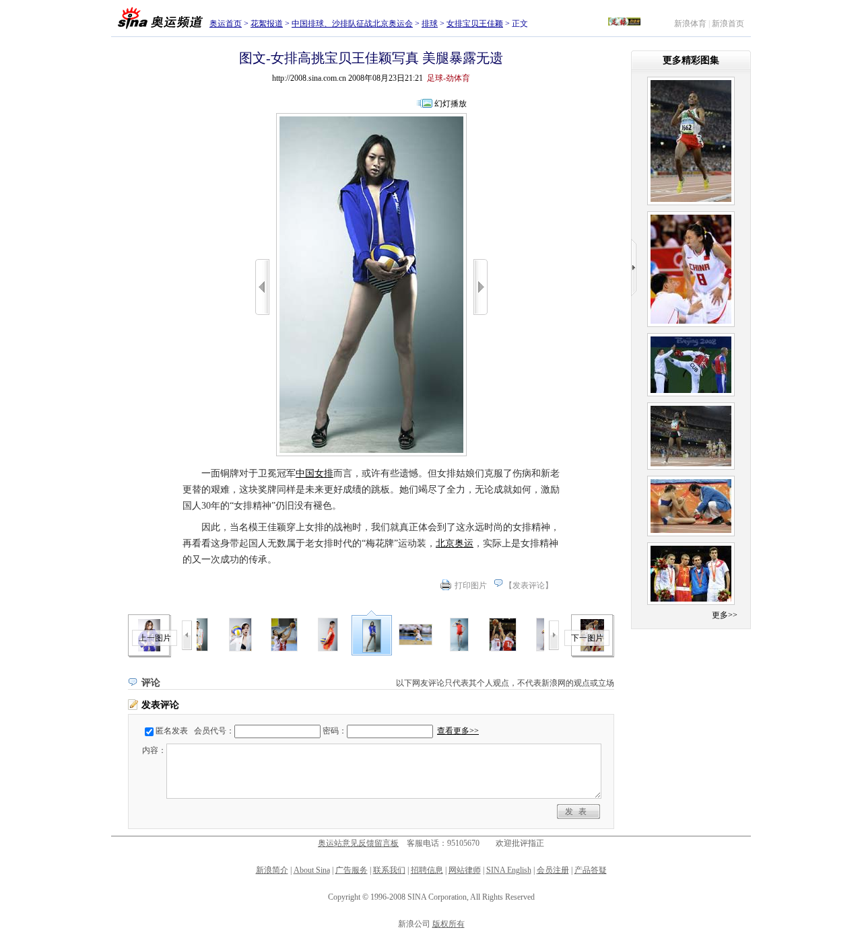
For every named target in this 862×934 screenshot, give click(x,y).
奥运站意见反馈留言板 (358, 843)
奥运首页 (225, 23)
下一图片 (587, 638)
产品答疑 (590, 870)
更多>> (724, 615)
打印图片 (471, 585)
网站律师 (465, 870)
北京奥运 (454, 543)
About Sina (312, 870)
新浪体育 (690, 23)
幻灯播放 (450, 103)
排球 (430, 23)
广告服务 (351, 870)
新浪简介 (272, 870)
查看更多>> (458, 730)
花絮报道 (267, 23)
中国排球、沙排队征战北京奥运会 (352, 23)
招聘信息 (427, 870)
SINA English (508, 870)
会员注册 (553, 870)
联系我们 (389, 870)
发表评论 (528, 585)
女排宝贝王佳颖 (474, 23)
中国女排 (314, 473)
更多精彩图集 (691, 60)
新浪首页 (728, 23)
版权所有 (448, 924)
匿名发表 (172, 730)
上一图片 (155, 638)
